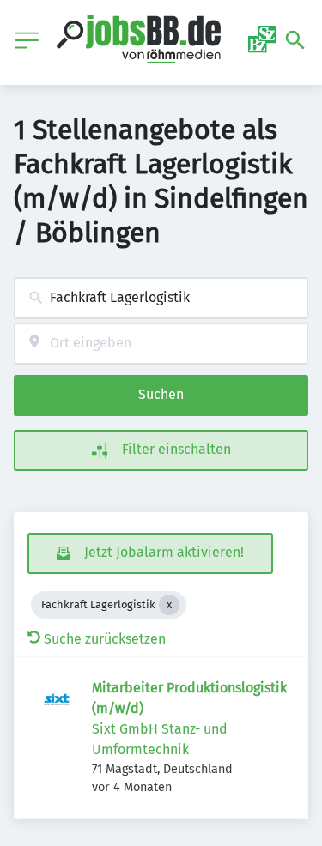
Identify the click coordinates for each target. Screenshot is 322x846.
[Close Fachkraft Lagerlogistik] (169, 605)
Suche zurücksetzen (105, 639)
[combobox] (161, 298)
